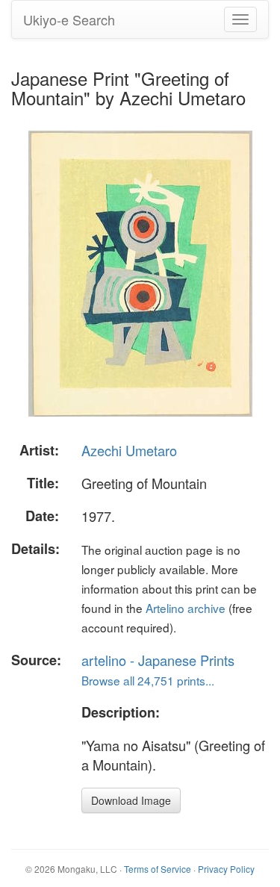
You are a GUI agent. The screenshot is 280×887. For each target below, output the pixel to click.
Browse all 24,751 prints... (147, 680)
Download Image (131, 800)
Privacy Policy (226, 868)
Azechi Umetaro (129, 450)
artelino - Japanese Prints (157, 660)
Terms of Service (157, 868)
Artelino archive (185, 608)
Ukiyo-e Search (69, 19)
